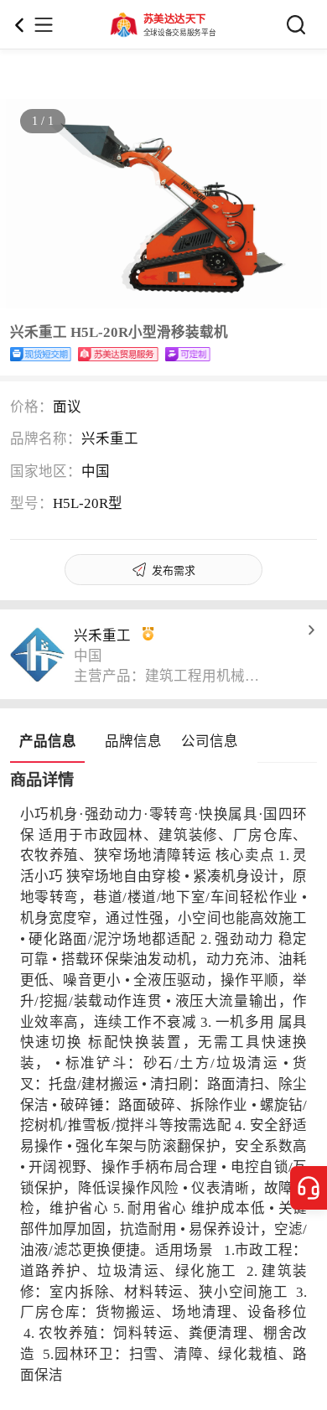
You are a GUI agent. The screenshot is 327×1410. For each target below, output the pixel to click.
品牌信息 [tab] (133, 741)
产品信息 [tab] (47, 741)
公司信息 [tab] (209, 741)
